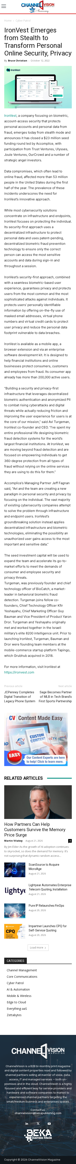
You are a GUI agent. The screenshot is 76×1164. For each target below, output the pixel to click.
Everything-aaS (17, 1009)
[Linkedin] (27, 1124)
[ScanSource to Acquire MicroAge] (14, 869)
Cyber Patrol (23, 20)
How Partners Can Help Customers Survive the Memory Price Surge (34, 830)
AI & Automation (18, 989)
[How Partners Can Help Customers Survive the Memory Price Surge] (38, 802)
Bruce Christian (17, 60)
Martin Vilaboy (13, 840)
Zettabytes (14, 1015)
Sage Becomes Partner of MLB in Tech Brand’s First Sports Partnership (55, 696)
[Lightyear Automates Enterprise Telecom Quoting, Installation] (14, 890)
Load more (36, 947)
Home (8, 20)
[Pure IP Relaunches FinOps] (14, 910)
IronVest (10, 116)
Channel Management (22, 970)
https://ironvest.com (19, 672)
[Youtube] (49, 1124)
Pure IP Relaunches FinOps (46, 905)
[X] (38, 1124)
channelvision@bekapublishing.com (38, 1113)
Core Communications (22, 977)
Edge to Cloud (16, 1002)
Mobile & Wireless (19, 996)
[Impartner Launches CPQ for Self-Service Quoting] (14, 931)
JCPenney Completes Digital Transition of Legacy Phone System (19, 696)
